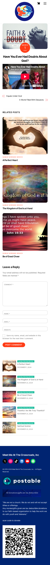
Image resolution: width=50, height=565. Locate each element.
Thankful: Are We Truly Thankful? (31, 411)
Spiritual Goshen (24, 426)
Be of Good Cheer (11, 256)
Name (7, 314)
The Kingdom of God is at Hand (18, 208)
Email (7, 322)
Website (7, 330)
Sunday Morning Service (13, 157)
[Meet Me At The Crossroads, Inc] (19, 20)
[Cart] (38, 3)
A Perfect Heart (10, 160)
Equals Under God (14, 96)
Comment (8, 285)
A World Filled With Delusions (31, 100)
